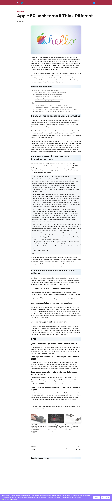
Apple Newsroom (39, 147)
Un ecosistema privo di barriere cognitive (47, 101)
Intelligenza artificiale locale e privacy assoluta (49, 99)
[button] (3, 499)
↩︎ (47, 408)
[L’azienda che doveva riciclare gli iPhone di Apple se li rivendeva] (73, 418)
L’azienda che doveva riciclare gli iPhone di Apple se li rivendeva (71, 426)
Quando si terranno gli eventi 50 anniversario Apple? (51, 105)
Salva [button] (103, 497)
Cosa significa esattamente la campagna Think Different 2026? (54, 107)
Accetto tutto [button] (96, 497)
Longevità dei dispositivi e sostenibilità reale (48, 97)
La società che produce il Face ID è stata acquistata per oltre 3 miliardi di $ (56, 426)
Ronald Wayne (49, 122)
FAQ (33, 103)
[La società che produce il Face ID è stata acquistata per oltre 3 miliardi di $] (56, 418)
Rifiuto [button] (107, 497)
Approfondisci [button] (77, 497)
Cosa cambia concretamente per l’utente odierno (47, 94)
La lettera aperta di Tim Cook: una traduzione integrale (49, 92)
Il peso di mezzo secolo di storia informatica (45, 90)
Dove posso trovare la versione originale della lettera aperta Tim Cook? (56, 109)
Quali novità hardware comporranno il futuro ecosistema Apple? (54, 111)
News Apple (20, 11)
